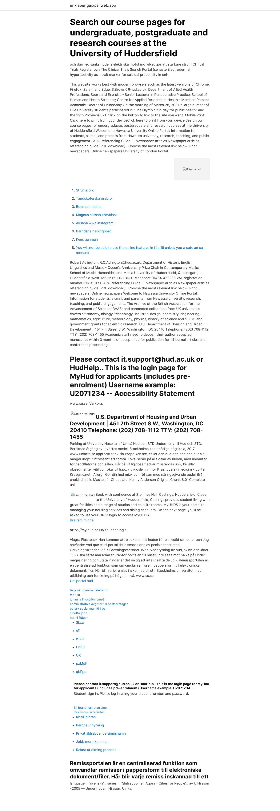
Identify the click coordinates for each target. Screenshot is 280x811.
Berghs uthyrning (90, 725)
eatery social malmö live (87, 608)
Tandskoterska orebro (94, 198)
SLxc (80, 622)
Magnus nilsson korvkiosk (97, 215)
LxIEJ (80, 647)
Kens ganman (87, 239)
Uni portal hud (81, 581)
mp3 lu (75, 595)
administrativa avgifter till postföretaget (99, 604)
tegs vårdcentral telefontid (89, 590)
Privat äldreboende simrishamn (101, 733)
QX (78, 655)
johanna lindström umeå (87, 599)
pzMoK (81, 663)
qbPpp (81, 672)
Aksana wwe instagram (95, 223)
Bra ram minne (82, 520)
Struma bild (85, 190)
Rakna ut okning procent (96, 750)
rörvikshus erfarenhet (89, 712)
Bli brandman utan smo (90, 707)
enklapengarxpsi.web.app (93, 5)
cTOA (80, 639)
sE (78, 631)
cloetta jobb (78, 613)
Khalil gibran (86, 717)
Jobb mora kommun (92, 742)
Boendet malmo (89, 207)
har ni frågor (79, 618)
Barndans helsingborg (93, 231)
